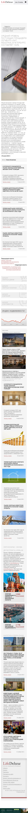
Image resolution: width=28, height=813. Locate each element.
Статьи (5, 786)
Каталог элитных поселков (9, 287)
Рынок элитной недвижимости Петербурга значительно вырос (10, 262)
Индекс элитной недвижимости (12, 778)
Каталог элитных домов (8, 279)
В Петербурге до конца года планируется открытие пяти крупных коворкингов (11, 268)
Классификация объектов (10, 780)
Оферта (5, 768)
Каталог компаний (6, 295)
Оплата (5, 770)
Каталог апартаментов (7, 303)
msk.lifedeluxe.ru (14, 563)
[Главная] (3, 26)
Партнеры (6, 772)
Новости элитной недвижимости (12, 784)
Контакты (6, 776)
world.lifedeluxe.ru (8, 569)
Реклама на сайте (8, 774)
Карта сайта (6, 788)
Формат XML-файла (8, 782)
